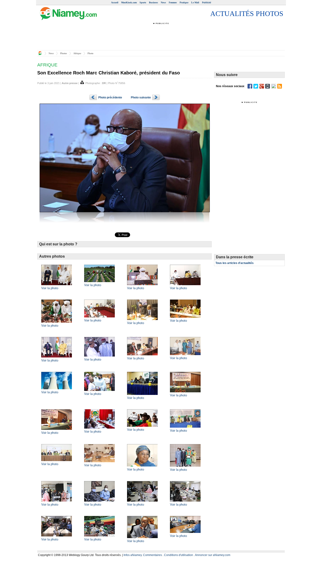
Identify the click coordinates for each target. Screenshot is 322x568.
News (163, 2)
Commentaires (152, 555)
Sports (143, 2)
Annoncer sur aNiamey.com (212, 555)
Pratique (184, 2)
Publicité (206, 2)
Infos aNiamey (133, 555)
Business (153, 2)
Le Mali (195, 2)
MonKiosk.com (129, 2)
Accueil (114, 2)
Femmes (173, 2)
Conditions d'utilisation (178, 555)
